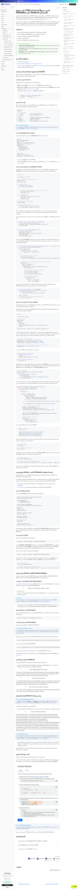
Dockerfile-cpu (20, 487)
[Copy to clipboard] (59, 94)
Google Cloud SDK (25, 63)
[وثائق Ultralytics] (7, 4)
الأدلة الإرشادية (25, 4)
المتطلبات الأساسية (66, 11)
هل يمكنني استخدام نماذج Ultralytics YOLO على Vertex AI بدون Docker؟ (32, 840)
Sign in (7, 887)
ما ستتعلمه (65, 9)
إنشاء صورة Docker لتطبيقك (69, 31)
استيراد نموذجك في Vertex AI (68, 46)
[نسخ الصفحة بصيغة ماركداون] (57, 8)
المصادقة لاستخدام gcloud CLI (35, 63)
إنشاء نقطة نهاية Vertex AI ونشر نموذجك (68, 49)
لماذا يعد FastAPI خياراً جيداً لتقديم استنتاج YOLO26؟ (28, 844)
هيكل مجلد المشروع (67, 17)
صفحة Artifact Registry (21, 583)
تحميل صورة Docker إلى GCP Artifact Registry (68, 35)
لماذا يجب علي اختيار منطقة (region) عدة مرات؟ (27, 848)
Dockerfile (19, 483)
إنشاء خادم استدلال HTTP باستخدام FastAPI (70, 26)
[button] (7, 14)
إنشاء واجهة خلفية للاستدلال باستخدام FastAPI (69, 14)
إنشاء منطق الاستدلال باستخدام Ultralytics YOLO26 (69, 23)
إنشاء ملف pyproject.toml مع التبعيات (69, 20)
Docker (22, 61)
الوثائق (20, 4)
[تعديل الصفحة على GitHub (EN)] (59, 8)
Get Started (7, 885)
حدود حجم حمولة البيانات (31, 88)
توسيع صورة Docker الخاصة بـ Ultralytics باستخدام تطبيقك (68, 29)
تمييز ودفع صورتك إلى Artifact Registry (69, 44)
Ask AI (73, 886)
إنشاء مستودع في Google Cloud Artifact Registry (69, 38)
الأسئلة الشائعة (65, 52)
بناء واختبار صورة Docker (68, 32)
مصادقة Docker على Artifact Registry (69, 41)
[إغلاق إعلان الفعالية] (1, 1)
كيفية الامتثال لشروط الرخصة (30, 128)
